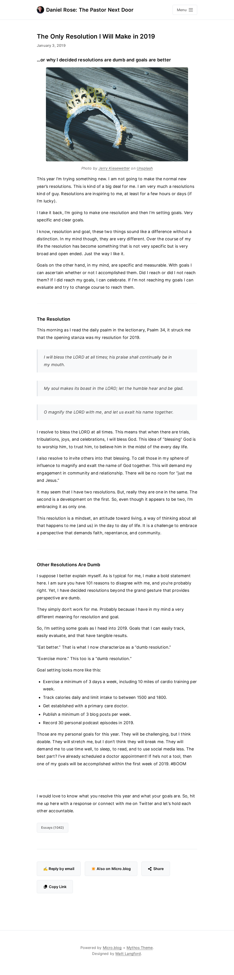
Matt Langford (128, 953)
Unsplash (145, 168)
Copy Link (57, 886)
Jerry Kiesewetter (114, 168)
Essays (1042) (52, 827)
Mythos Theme (140, 947)
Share (158, 868)
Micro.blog (112, 947)
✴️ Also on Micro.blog (111, 868)
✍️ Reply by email (58, 868)
